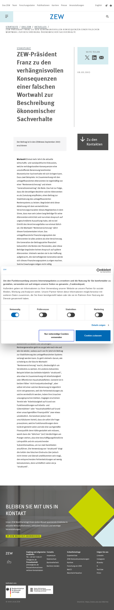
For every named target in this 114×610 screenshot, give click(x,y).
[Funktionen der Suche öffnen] (107, 17)
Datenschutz (51, 559)
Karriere (55, 5)
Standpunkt (24, 48)
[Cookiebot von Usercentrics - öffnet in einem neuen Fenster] (98, 271)
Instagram (101, 559)
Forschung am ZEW (74, 566)
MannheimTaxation (74, 573)
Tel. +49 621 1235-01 (34, 557)
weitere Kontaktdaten (34, 570)
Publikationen (43, 5)
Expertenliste (72, 556)
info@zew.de (31, 560)
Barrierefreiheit (53, 563)
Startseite (12, 27)
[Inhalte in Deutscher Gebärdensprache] (106, 5)
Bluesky (100, 563)
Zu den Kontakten (94, 142)
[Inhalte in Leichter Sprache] (111, 5)
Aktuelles (40, 27)
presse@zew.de (32, 565)
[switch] (43, 315)
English (98, 5)
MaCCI (69, 570)
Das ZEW (6, 5)
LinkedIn (100, 556)
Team (14, 5)
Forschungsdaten (27, 5)
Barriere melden (53, 566)
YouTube (100, 570)
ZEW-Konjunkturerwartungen (78, 559)
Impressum (51, 556)
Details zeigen (98, 325)
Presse (64, 5)
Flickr (99, 573)
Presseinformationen (34, 568)
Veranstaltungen (76, 5)
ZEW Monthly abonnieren (25, 536)
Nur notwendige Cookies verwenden (56, 335)
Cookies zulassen (93, 335)
